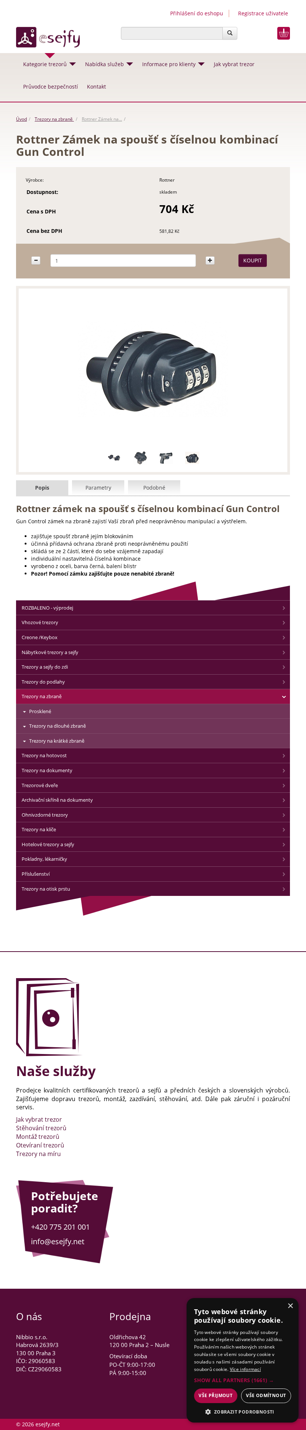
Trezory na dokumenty (47, 770)
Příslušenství (36, 873)
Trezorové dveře (40, 785)
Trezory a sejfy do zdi (45, 666)
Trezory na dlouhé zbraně (57, 725)
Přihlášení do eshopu (196, 13)
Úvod (21, 119)
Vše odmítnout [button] (266, 1395)
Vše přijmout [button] (215, 1395)
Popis (42, 487)
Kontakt (96, 86)
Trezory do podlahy (43, 681)
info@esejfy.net (57, 1241)
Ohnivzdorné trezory (45, 814)
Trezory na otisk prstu (46, 888)
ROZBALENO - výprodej (47, 607)
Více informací (245, 1369)
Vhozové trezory (40, 622)
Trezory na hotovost (44, 755)
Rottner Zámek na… (102, 119)
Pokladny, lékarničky (44, 859)
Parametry (98, 487)
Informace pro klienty (169, 64)
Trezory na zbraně (54, 119)
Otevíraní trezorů (40, 1145)
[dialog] (243, 1360)
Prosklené (40, 711)
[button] (242, 1380)
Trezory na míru (38, 1154)
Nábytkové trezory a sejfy (50, 652)
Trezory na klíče (39, 829)
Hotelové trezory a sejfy (48, 844)
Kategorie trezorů (45, 64)
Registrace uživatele (263, 13)
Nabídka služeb (104, 64)
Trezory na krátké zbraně (56, 740)
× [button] (290, 1306)
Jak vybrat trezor (234, 64)
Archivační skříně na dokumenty (57, 799)
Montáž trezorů (37, 1136)
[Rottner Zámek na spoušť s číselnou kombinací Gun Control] (153, 369)
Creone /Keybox (39, 637)
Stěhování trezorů (41, 1128)
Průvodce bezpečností (50, 86)
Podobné (154, 487)
